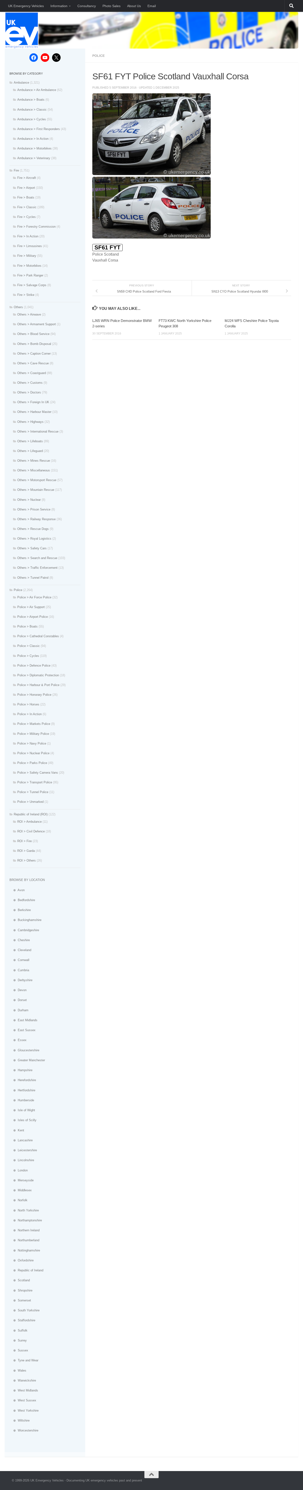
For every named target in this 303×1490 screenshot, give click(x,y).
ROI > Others (26, 860)
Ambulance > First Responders (38, 129)
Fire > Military (26, 255)
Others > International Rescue (37, 431)
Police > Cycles (28, 656)
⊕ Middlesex (20, 1190)
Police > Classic (28, 646)
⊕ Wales (17, 1370)
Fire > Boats (25, 197)
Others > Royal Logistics (34, 538)
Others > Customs (30, 382)
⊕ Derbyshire (20, 980)
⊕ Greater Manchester (27, 1060)
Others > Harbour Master (34, 412)
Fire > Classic (26, 207)
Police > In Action (29, 714)
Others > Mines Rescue (33, 460)
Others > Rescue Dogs (33, 529)
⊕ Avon (17, 890)
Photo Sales (111, 6)
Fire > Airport (26, 188)
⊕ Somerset (20, 1300)
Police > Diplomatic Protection (38, 675)
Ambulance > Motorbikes (34, 148)
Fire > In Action (27, 236)
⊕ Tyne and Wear (23, 1360)
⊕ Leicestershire (23, 1150)
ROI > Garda (26, 851)
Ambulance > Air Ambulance (36, 90)
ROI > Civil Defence (31, 831)
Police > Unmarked (30, 802)
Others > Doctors (29, 392)
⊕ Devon (18, 990)
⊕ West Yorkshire (24, 1410)
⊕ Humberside (21, 1100)
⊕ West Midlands (23, 1390)
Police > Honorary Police (34, 694)
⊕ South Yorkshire (24, 1310)
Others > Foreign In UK (33, 402)
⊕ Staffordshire (22, 1320)
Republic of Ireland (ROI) (31, 814)
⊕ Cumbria (19, 970)
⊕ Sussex (18, 1350)
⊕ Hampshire (20, 1070)
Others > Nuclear (29, 499)
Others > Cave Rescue (33, 363)
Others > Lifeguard (30, 451)
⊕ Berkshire (20, 910)
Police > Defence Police (33, 665)
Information (58, 6)
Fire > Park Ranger (30, 275)
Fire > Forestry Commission (36, 226)
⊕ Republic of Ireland (26, 1270)
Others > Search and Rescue (37, 558)
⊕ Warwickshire (22, 1380)
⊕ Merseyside (21, 1180)
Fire (16, 170)
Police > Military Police (33, 734)
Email (151, 6)
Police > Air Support (31, 607)
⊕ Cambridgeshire (24, 930)
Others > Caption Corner (34, 353)
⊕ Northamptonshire (25, 1220)
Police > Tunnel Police (32, 792)
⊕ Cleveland (20, 950)
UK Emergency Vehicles (26, 6)
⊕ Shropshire (20, 1290)
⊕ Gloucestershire (24, 1050)
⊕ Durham (18, 1010)
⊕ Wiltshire (19, 1420)
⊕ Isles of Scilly (22, 1120)
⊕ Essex (18, 1040)
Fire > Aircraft (26, 178)
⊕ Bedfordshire (22, 900)
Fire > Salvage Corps (31, 285)
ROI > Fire (24, 841)
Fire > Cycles (26, 217)
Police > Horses (28, 704)
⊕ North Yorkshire (24, 1210)
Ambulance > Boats (31, 99)
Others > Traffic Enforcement (37, 567)
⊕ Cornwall (19, 960)
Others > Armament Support (36, 324)
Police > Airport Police (32, 617)
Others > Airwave (29, 314)
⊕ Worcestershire (23, 1430)
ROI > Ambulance (29, 821)
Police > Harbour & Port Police (38, 685)
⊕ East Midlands (23, 1020)
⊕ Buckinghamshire (25, 920)
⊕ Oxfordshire (21, 1260)
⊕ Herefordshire (22, 1080)
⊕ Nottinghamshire (24, 1250)
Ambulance (21, 82)
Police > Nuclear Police (33, 753)
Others (18, 307)
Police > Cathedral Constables (38, 636)
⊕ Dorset (18, 1000)
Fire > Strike (25, 295)
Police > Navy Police (31, 743)
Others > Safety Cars (32, 548)
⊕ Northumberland (24, 1240)
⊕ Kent (16, 1130)
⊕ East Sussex (22, 1030)
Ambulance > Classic (32, 109)
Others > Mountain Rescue (35, 490)
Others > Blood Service (33, 334)
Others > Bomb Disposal (34, 344)
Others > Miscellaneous (33, 470)
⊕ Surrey (18, 1340)
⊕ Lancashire (21, 1140)
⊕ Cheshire (19, 940)
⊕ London (18, 1170)
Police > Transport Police (34, 782)
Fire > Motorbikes (29, 265)
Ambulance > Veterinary (33, 158)
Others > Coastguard (31, 373)
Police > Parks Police (32, 763)
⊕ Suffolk (18, 1330)
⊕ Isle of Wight (22, 1110)
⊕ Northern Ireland (24, 1230)
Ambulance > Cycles (31, 119)
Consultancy (86, 6)
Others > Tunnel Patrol (33, 577)
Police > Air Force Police (34, 597)
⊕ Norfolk (18, 1200)
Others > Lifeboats (30, 441)
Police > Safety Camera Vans (37, 772)
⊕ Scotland (19, 1280)
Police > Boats (27, 626)
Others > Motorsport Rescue (36, 480)
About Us (134, 6)
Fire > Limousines (29, 246)
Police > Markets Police (33, 724)
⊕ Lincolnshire (21, 1160)
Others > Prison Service (33, 509)
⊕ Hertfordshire (22, 1090)
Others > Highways (30, 422)
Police (98, 56)
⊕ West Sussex (22, 1400)
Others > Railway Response (36, 519)
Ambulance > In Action (33, 138)
